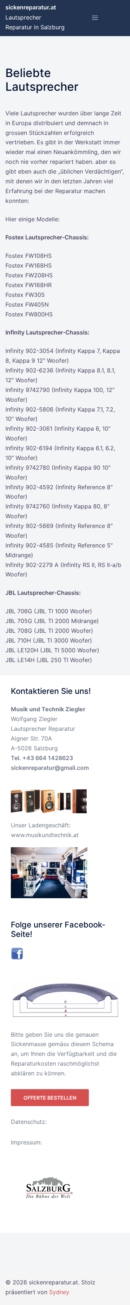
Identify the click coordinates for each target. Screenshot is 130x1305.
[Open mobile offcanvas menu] (95, 18)
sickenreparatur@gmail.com (50, 767)
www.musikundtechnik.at (45, 835)
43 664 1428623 (49, 758)
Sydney (59, 1292)
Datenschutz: (29, 1121)
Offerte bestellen (49, 1098)
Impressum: (26, 1142)
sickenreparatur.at (30, 7)
